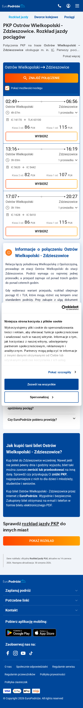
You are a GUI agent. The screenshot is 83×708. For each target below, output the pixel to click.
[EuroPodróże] (14, 581)
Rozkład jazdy (18, 17)
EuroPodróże (28, 496)
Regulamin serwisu (63, 666)
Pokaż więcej (71, 56)
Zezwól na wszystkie (41, 384)
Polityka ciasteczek (16, 682)
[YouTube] (23, 653)
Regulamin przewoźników (20, 674)
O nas (8, 666)
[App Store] (44, 633)
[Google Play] (18, 633)
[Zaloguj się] (68, 5)
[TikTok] (31, 653)
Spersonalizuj (39, 397)
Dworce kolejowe (46, 17)
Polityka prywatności (52, 674)
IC (52, 50)
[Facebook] (7, 653)
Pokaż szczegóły (59, 372)
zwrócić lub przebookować (45, 470)
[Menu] (77, 5)
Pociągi (69, 17)
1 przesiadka (66, 112)
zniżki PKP (59, 474)
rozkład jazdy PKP (40, 524)
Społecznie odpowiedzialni (32, 666)
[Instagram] (15, 653)
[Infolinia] (59, 6)
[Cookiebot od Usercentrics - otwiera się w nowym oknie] (62, 307)
